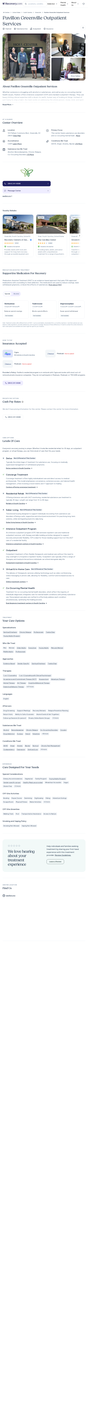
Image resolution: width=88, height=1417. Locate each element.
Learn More (17, 144)
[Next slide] (79, 235)
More (78, 136)
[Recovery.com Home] (12, 4)
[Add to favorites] (83, 27)
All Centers (6, 12)
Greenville (38, 12)
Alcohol (16, 294)
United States (16, 12)
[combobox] (35, 3)
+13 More (30, 155)
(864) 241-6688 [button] (14, 383)
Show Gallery (75, 76)
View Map (17, 136)
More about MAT (55, 285)
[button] (27, 183)
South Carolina (27, 12)
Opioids (7, 294)
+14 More (78, 144)
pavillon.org (7, 196)
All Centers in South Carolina (24, 355)
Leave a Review (55, 862)
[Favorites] (83, 4)
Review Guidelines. (63, 855)
